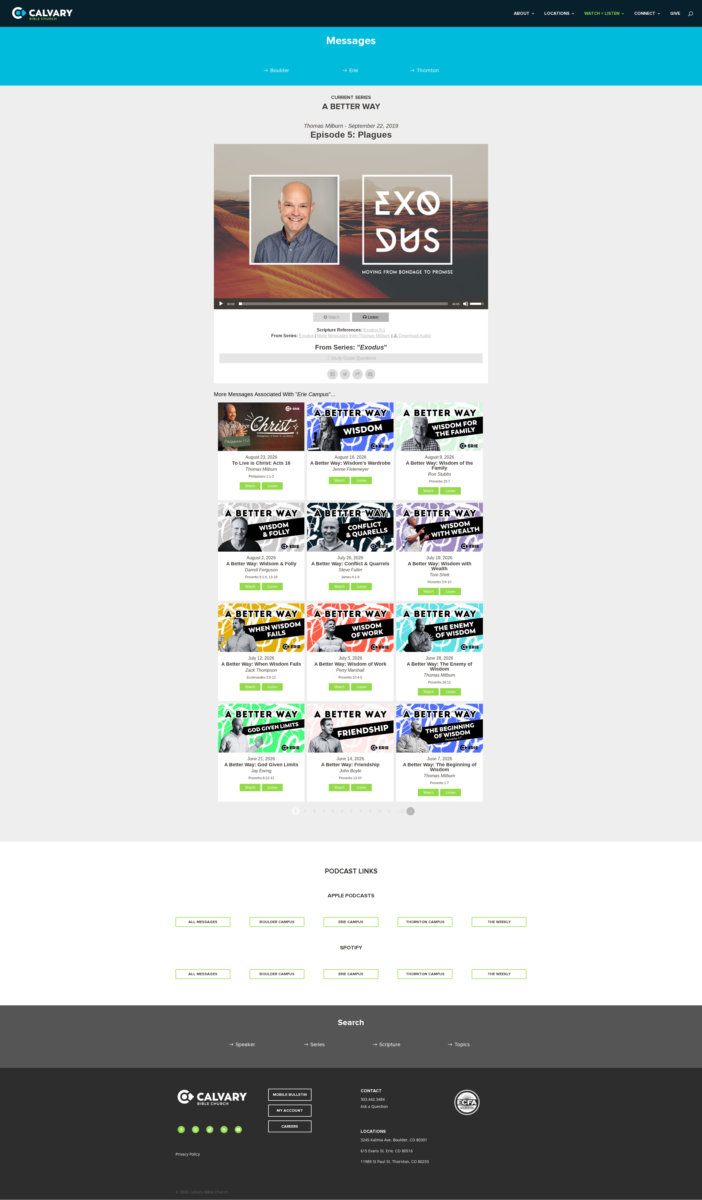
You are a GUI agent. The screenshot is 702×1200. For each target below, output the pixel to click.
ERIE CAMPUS (350, 922)
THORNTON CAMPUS (425, 922)
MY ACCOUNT (290, 1110)
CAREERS (289, 1126)
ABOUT (522, 14)
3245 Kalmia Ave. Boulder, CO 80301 (394, 1139)
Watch (333, 317)
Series (317, 1044)
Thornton (428, 70)
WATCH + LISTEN (601, 14)
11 (389, 811)
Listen (373, 317)
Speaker (245, 1044)
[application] (351, 303)
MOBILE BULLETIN (290, 1094)
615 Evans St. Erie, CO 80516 (387, 1150)
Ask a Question (374, 1106)
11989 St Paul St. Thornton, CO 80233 (395, 1161)
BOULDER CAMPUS (277, 922)
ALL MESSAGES (202, 922)
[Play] (221, 304)
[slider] (343, 303)
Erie (353, 70)
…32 (400, 811)
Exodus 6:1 (374, 330)
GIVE (675, 14)
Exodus (306, 335)
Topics (462, 1044)
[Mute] (465, 304)
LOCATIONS (557, 14)
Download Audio (415, 335)
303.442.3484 (373, 1099)
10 (379, 811)
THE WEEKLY (499, 922)
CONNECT (644, 14)
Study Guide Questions (353, 358)
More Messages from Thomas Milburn (353, 335)
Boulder (279, 70)
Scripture (389, 1044)
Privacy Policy (188, 1154)
